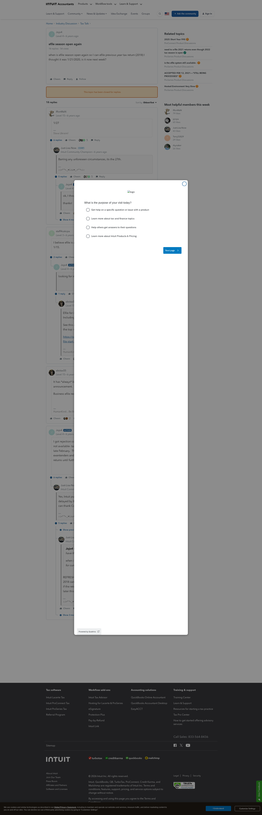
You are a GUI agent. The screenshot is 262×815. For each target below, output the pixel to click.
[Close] (184, 184)
